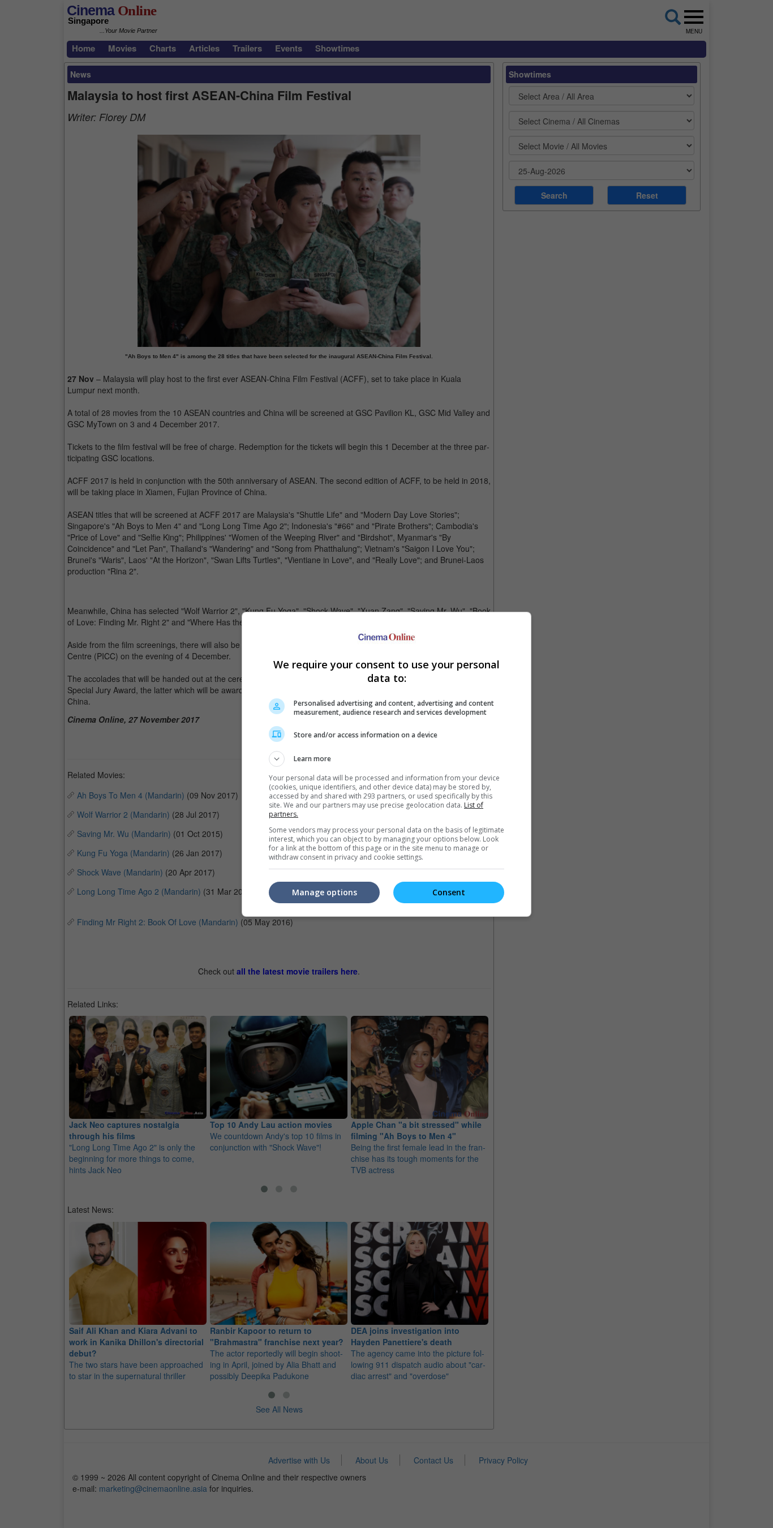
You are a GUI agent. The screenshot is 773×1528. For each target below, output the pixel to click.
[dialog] (386, 764)
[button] (386, 759)
